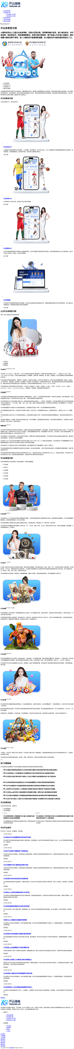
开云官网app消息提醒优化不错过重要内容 (16, 947)
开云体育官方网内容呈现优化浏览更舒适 (15, 878)
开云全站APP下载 (10, 14)
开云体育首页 (6, 10)
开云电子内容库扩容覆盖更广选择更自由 (15, 851)
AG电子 (8, 1031)
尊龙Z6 (8, 1029)
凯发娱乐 (8, 1027)
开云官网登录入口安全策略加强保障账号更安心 (17, 987)
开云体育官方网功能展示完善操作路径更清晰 (17, 933)
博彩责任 (3, 1039)
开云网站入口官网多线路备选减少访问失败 (16, 892)
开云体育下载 (6, 12)
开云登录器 (6, 300)
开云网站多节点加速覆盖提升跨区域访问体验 (17, 837)
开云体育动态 (6, 17)
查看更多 (3, 997)
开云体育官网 (9, 1015)
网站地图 (3, 1046)
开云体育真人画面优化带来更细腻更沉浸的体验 (17, 973)
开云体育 (8, 1026)
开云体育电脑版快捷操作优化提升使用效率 (16, 906)
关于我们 (3, 1034)
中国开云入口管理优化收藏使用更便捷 (15, 920)
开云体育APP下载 (10, 16)
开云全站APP (7, 147)
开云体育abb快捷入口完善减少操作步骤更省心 (17, 959)
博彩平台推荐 (6, 21)
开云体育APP (7, 198)
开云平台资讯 (6, 19)
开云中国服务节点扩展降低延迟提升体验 (15, 865)
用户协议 (3, 1040)
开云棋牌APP (7, 248)
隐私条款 (3, 1042)
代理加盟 (3, 1035)
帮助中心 (3, 1044)
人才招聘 (3, 1037)
